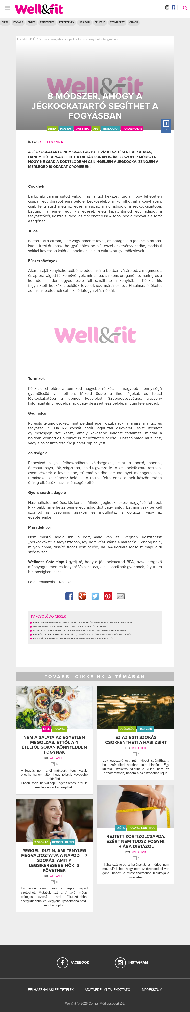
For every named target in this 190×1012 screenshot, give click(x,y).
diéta (52, 128)
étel (46, 729)
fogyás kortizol (142, 828)
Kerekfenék (66, 22)
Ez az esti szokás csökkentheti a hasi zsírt (136, 740)
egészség (127, 729)
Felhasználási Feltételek (51, 990)
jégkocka (110, 128)
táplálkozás (132, 128)
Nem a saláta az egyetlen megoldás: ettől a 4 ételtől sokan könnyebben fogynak (54, 745)
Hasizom (84, 22)
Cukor (133, 22)
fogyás (66, 128)
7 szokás (41, 842)
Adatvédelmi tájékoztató (107, 990)
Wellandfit (57, 758)
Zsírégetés (47, 22)
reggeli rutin (63, 842)
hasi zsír (145, 729)
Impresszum (151, 990)
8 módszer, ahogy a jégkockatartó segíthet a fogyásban (80, 39)
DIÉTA (5, 22)
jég (96, 128)
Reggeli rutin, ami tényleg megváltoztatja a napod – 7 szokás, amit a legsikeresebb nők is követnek (54, 860)
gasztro (82, 128)
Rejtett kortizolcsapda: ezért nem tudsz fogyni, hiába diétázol (136, 841)
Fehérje (100, 22)
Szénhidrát (117, 22)
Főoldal (22, 39)
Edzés (31, 22)
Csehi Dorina (50, 142)
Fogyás (18, 22)
